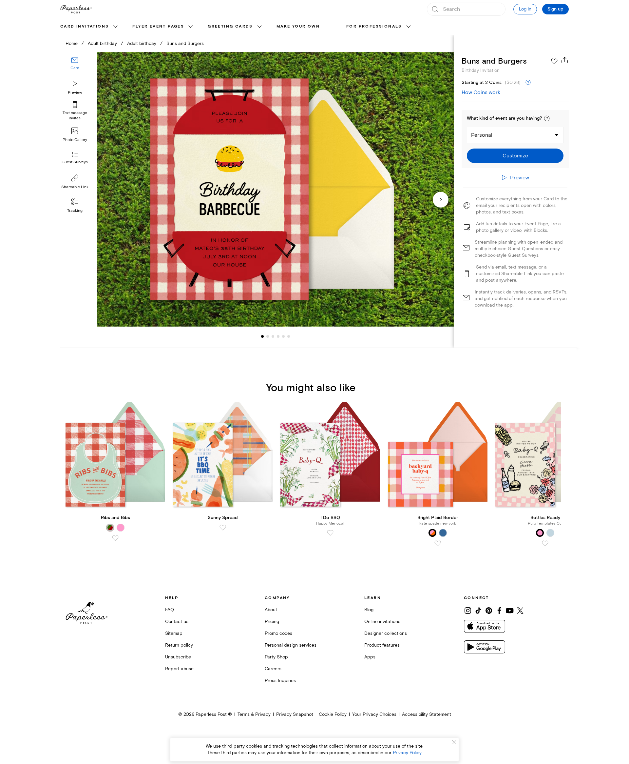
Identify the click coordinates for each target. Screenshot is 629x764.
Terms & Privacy (254, 714)
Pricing (272, 621)
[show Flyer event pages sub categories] (191, 27)
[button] (546, 118)
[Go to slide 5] (278, 336)
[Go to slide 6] (283, 336)
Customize (515, 155)
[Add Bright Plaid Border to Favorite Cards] (438, 543)
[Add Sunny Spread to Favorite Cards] (223, 528)
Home (72, 43)
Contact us (176, 621)
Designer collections (385, 633)
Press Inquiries (280, 680)
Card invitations (84, 26)
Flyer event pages (158, 26)
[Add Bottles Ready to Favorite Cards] (545, 543)
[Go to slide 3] (267, 336)
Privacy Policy (407, 752)
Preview (75, 92)
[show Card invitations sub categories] (115, 27)
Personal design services (290, 645)
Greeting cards (230, 26)
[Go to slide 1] (262, 336)
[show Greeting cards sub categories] (259, 27)
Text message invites (75, 116)
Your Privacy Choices (374, 714)
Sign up (555, 9)
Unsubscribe (178, 657)
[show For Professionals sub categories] (408, 27)
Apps (369, 657)
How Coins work (481, 92)
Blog (368, 610)
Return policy (179, 645)
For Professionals (374, 26)
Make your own (298, 26)
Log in (525, 9)
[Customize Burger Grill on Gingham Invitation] (275, 189)
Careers (273, 669)
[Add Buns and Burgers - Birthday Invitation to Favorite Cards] (554, 61)
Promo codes (278, 633)
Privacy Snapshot (294, 714)
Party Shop (276, 657)
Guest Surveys (75, 162)
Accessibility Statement (426, 714)
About (271, 610)
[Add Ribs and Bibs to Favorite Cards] (115, 538)
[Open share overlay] (565, 60)
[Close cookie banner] (454, 742)
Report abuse (179, 669)
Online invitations (382, 621)
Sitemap (173, 633)
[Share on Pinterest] (489, 610)
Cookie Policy (333, 714)
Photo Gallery (75, 139)
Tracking (75, 210)
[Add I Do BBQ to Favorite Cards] (330, 533)
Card (74, 68)
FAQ (169, 610)
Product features (382, 645)
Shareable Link (74, 187)
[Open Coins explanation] (528, 82)
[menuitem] (89, 27)
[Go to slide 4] (273, 336)
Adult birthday (102, 43)
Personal (481, 135)
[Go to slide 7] (288, 336)
